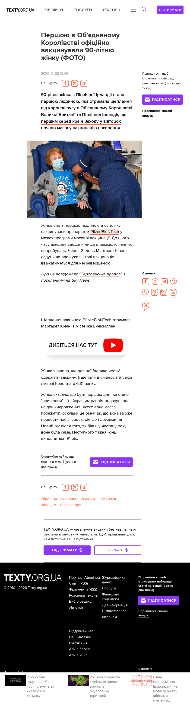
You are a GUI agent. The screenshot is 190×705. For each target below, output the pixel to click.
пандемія (90, 499)
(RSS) (83, 583)
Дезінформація (115, 605)
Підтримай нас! (81, 631)
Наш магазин (80, 637)
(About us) (91, 577)
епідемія (109, 499)
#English (76, 607)
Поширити (49, 83)
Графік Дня (78, 643)
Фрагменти (78, 589)
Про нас (75, 577)
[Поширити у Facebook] (65, 83)
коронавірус (71, 505)
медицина (70, 499)
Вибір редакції (81, 601)
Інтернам (109, 617)
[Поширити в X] (74, 83)
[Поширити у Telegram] (83, 83)
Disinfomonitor (114, 611)
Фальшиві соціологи (110, 596)
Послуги (109, 588)
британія (50, 499)
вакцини (49, 505)
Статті (74, 583)
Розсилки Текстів (83, 595)
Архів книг (78, 655)
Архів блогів (79, 649)
